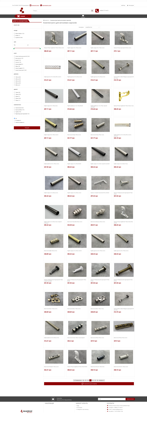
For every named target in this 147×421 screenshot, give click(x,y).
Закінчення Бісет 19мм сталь (97, 308)
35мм (18, 100)
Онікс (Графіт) (20, 68)
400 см (18, 85)
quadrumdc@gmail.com (117, 409)
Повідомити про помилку (83, 409)
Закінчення (20, 107)
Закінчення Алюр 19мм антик (74, 134)
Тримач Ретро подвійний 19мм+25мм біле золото (123, 222)
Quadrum (19, 37)
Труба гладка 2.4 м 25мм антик (51, 192)
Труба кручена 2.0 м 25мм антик (98, 76)
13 (90, 380)
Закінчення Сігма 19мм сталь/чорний (76, 337)
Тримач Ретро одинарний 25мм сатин (122, 47)
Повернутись (78, 380)
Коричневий (19, 64)
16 (97, 380)
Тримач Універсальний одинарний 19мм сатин (123, 193)
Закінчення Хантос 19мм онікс (97, 366)
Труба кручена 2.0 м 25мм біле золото (52, 76)
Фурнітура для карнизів (22, 113)
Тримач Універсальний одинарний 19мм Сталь (100, 280)
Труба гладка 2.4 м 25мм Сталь (121, 163)
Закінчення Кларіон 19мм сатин (51, 366)
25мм (18, 98)
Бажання (83, 17)
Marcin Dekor (20, 33)
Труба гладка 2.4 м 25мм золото (74, 250)
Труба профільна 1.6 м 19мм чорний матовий (99, 106)
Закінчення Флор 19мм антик (120, 337)
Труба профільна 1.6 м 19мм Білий (75, 105)
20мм (18, 96)
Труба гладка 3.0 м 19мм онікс (51, 105)
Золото (18, 62)
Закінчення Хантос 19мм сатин (121, 366)
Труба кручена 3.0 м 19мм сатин (98, 250)
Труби (18, 111)
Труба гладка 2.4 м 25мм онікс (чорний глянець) (53, 222)
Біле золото (19, 58)
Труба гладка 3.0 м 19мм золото (51, 134)
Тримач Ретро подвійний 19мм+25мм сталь (124, 105)
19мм (18, 94)
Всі (16, 118)
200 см (18, 79)
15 (95, 380)
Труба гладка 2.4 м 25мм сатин (74, 192)
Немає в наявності (20, 122)
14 (92, 380)
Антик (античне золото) (23, 56)
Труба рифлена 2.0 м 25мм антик (51, 337)
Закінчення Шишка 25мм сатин (98, 221)
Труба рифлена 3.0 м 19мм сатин (51, 163)
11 (85, 380)
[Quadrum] (21, 10)
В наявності (18, 120)
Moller (18, 35)
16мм (18, 92)
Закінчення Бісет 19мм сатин (74, 308)
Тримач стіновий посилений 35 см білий (100, 192)
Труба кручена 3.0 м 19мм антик (121, 250)
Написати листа (35, 5)
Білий (18, 60)
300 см (18, 83)
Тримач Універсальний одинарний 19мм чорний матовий (53, 280)
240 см (18, 81)
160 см (18, 77)
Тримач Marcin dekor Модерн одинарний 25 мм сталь (124, 77)
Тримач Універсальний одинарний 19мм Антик (123, 280)
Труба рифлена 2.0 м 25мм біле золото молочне (122, 135)
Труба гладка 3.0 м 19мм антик (74, 47)
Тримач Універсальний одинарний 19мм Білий (76, 280)
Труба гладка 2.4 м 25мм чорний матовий (100, 163)
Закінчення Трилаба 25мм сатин (74, 221)
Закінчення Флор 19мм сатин (97, 337)
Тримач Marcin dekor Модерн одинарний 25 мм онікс (124, 309)
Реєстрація (79, 407)
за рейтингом (89, 27)
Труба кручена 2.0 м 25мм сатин (74, 76)
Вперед (101, 380)
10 (83, 380)
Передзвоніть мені (46, 5)
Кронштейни (20, 109)
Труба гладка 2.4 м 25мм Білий (74, 163)
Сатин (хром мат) (21, 70)
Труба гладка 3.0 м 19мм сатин (98, 47)
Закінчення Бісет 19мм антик (50, 308)
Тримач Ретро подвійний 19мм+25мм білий (77, 366)
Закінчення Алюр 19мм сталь (97, 134)
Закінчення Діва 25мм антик (50, 250)
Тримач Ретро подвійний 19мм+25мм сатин (54, 47)
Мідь (18, 66)
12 (88, 380)
